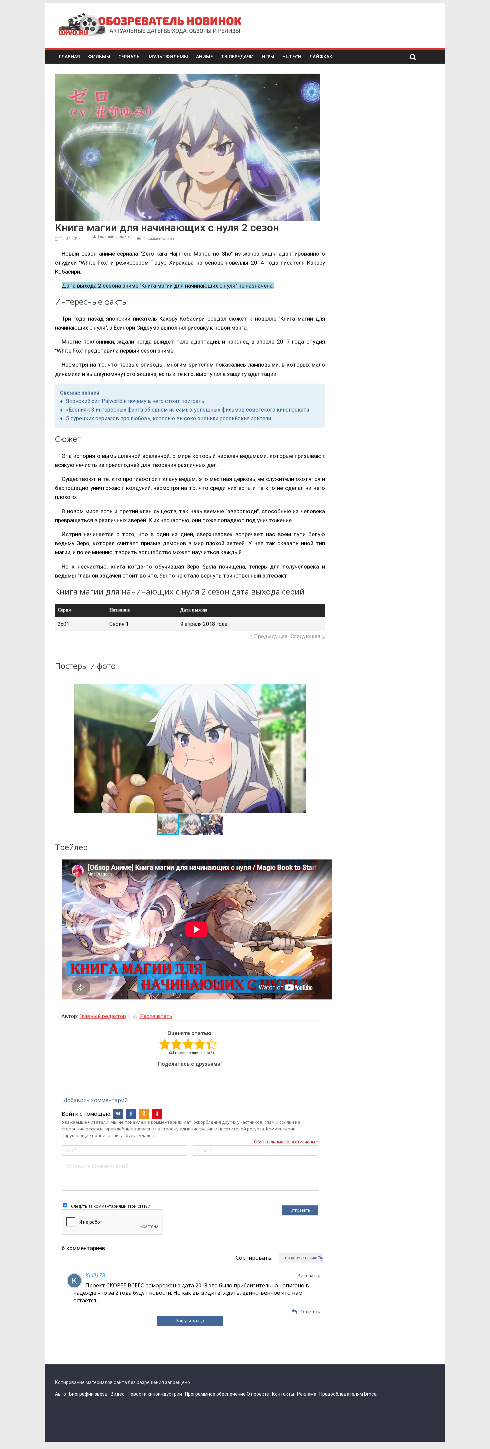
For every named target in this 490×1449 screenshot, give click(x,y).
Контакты (283, 1394)
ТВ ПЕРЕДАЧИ (237, 56)
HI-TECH (291, 56)
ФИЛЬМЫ (99, 56)
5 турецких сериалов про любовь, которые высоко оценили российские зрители (168, 418)
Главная (69, 56)
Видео (118, 1394)
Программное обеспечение (215, 1394)
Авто (60, 1394)
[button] (80, 748)
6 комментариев (158, 238)
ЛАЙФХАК (320, 56)
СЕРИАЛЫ (129, 56)
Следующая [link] (305, 636)
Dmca (370, 1394)
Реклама (306, 1394)
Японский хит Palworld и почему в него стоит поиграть (135, 401)
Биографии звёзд (88, 1394)
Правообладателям (341, 1394)
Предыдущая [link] (270, 636)
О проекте (258, 1394)
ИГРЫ (268, 56)
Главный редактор (115, 236)
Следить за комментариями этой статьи (110, 1206)
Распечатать (155, 1016)
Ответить (310, 1311)
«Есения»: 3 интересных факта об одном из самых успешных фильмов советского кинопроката (187, 410)
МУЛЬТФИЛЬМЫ (168, 56)
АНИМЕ (204, 56)
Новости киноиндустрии (155, 1394)
